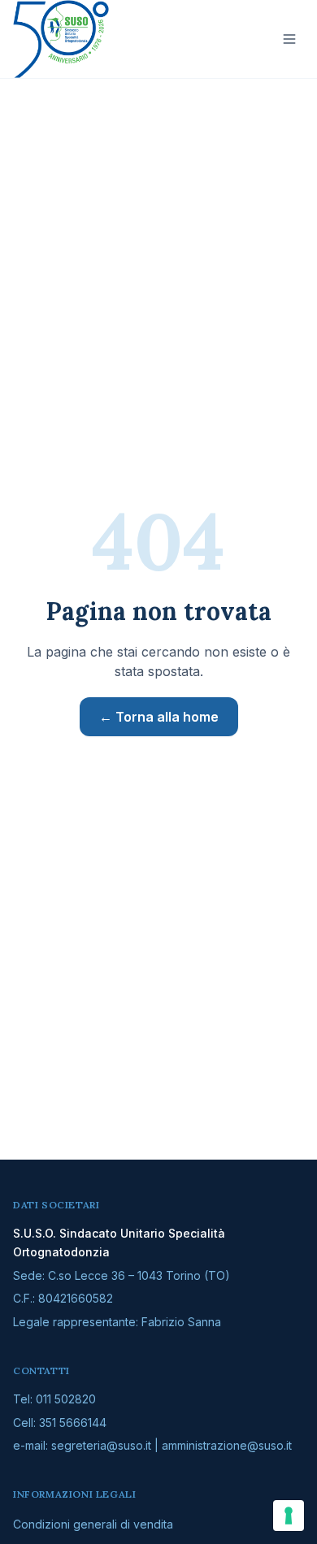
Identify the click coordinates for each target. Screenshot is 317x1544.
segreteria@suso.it (101, 1445)
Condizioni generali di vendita (93, 1524)
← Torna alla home (159, 717)
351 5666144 (72, 1422)
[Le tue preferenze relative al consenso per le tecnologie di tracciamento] (288, 1515)
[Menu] (289, 39)
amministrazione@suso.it (227, 1445)
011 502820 (66, 1399)
